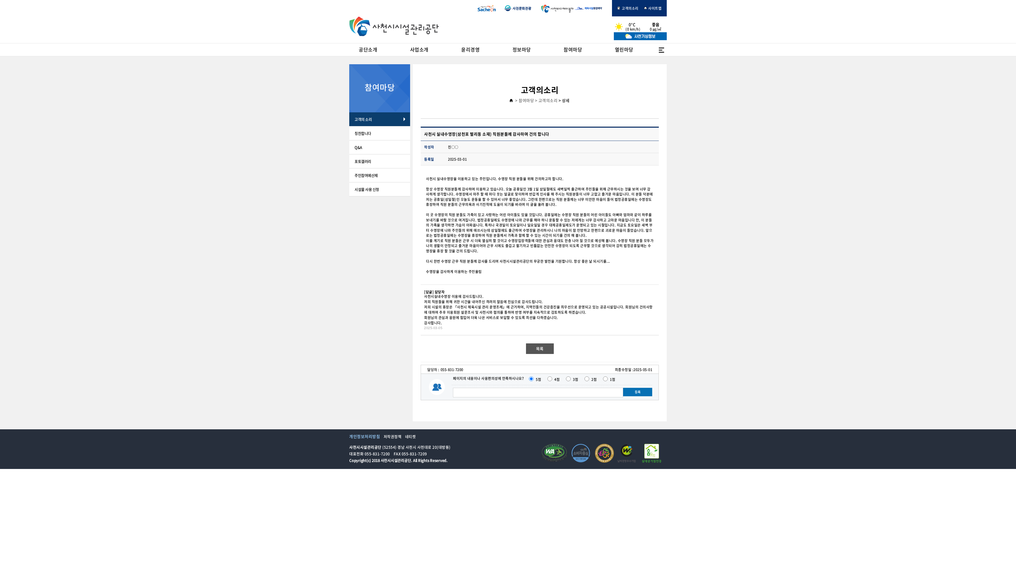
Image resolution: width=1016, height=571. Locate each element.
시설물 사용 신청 (367, 189)
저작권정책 (393, 436)
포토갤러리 (363, 161)
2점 (594, 379)
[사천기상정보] (640, 38)
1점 (612, 379)
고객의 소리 (363, 119)
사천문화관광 (517, 8)
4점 (557, 379)
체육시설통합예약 (591, 8)
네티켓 (410, 436)
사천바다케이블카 (556, 8)
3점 (575, 379)
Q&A (358, 147)
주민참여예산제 (366, 175)
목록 (540, 349)
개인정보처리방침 (364, 436)
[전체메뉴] (661, 49)
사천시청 (487, 8)
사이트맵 (654, 8)
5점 (538, 379)
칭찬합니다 (363, 133)
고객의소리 (629, 8)
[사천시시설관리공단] (394, 26)
